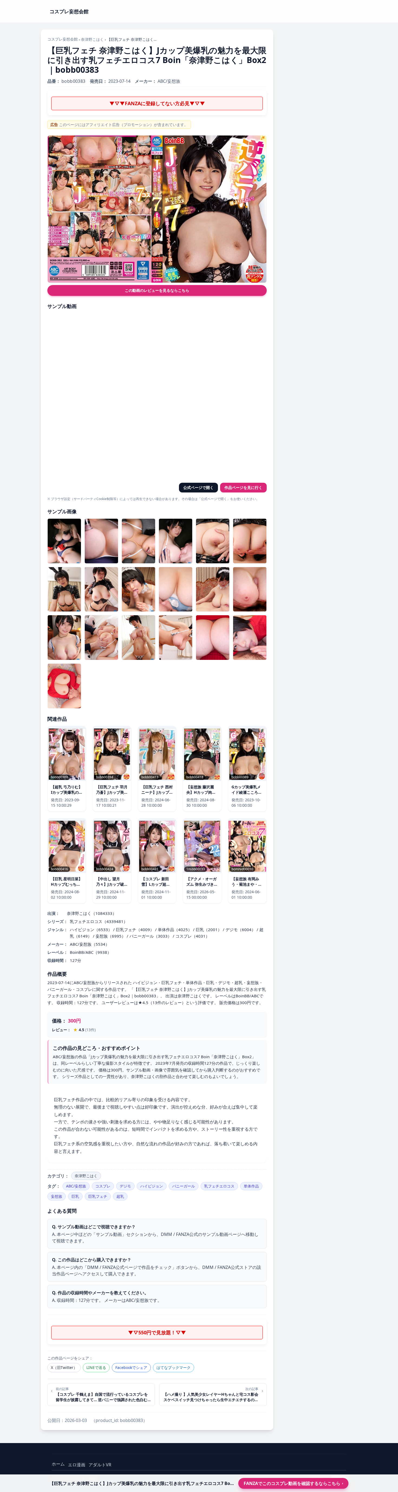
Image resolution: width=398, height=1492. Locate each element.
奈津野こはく (92, 39)
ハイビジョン (151, 1186)
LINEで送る (96, 1367)
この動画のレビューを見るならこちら (157, 290)
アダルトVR (100, 1465)
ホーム (58, 1464)
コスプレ (102, 1186)
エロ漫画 (76, 1465)
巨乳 (75, 1196)
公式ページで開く (198, 487)
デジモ (125, 1186)
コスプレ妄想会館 (62, 39)
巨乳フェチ (97, 1196)
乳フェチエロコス (219, 1186)
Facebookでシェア (131, 1367)
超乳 (120, 1196)
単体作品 (251, 1186)
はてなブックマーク (173, 1367)
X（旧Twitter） (64, 1367)
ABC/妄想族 (76, 1186)
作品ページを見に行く (243, 487)
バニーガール (183, 1186)
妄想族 (56, 1196)
